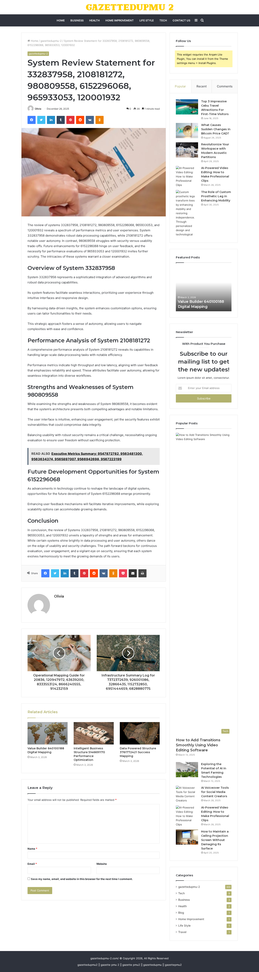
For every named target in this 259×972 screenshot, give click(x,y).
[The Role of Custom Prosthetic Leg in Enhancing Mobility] (187, 213)
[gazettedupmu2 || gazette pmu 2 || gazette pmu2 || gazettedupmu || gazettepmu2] (129, 7)
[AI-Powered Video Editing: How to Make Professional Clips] (187, 176)
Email (32, 863)
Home (61, 20)
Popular (180, 86)
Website (101, 863)
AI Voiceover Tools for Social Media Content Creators (215, 792)
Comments (224, 86)
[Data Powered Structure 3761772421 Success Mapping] (140, 733)
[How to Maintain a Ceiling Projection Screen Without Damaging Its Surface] (187, 837)
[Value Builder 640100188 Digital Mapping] (48, 733)
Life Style (146, 20)
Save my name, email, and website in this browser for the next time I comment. (82, 879)
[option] (209, 289)
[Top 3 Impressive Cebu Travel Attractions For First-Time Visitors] (187, 106)
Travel (182, 932)
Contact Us (181, 20)
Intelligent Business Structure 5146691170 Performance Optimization (89, 754)
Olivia (38, 108)
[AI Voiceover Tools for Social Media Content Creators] (187, 794)
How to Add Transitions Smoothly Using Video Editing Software (198, 745)
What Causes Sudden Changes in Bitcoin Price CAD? (215, 129)
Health (94, 20)
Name (32, 848)
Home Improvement (119, 20)
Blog (181, 912)
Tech (163, 20)
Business (77, 20)
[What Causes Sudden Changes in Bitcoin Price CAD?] (187, 130)
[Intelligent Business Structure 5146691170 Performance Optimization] (94, 733)
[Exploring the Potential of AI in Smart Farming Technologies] (187, 769)
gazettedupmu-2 (51, 40)
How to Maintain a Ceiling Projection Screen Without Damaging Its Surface (215, 840)
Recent (201, 86)
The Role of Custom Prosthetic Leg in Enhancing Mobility (216, 196)
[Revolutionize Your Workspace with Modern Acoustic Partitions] (187, 149)
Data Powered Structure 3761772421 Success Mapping (138, 752)
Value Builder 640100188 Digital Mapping (46, 750)
